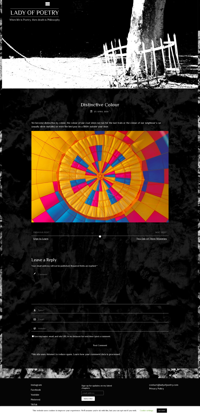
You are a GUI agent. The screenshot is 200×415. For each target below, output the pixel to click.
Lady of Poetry (34, 12)
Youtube (35, 394)
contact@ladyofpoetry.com (163, 385)
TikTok (34, 404)
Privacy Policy (156, 388)
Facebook (36, 389)
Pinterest (35, 399)
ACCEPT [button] (161, 411)
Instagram (36, 385)
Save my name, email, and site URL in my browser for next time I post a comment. (72, 336)
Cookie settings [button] (146, 410)
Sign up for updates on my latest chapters (96, 387)
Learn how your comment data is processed (96, 354)
